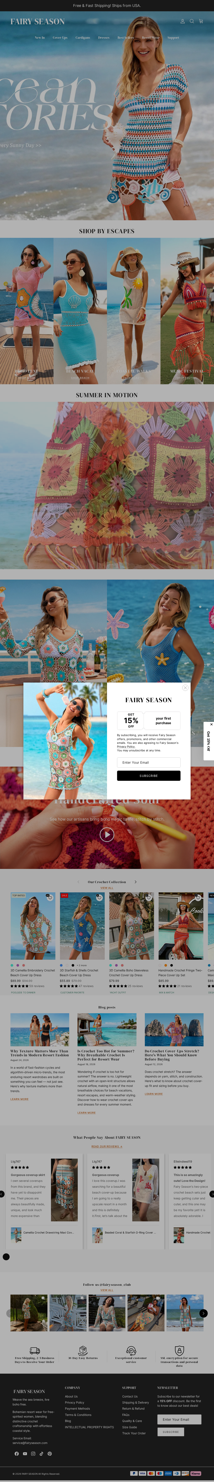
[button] (208, 741)
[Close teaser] (212, 724)
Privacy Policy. (126, 746)
